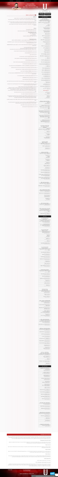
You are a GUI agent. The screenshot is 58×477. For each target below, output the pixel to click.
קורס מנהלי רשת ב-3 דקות (47, 93)
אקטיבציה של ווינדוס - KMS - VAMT (45, 40)
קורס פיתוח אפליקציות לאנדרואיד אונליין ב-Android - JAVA (44, 305)
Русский (8, 4)
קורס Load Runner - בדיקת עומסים (45, 416)
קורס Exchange (48, 436)
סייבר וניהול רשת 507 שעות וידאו (47, 14)
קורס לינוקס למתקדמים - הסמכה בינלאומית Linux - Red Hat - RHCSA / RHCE (44, 178)
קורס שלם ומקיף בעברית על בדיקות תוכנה (44, 414)
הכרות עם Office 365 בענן (46, 84)
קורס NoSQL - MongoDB (46, 357)
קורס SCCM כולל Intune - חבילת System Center (44, 211)
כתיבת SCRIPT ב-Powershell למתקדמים (44, 64)
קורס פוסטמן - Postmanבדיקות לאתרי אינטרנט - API (46, 373)
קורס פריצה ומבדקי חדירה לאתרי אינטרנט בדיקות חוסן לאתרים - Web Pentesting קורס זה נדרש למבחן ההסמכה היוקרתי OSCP (44, 117)
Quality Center (47, 418)
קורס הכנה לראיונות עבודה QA (46, 399)
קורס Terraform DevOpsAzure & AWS (47, 156)
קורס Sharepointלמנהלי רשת (47, 199)
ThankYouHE (10, 469)
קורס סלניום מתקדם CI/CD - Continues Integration (46, 385)
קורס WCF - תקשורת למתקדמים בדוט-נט (44, 343)
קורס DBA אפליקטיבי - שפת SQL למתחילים (44, 354)
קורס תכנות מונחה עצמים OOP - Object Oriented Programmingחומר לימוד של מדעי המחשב (45, 225)
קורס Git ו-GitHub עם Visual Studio (45, 170)
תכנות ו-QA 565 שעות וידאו (41, 14)
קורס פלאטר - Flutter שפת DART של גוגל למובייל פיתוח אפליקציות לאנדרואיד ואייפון (45, 312)
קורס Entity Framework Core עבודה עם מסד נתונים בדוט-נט (46, 232)
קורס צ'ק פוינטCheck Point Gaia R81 (47, 138)
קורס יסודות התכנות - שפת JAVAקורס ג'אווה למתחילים (45, 292)
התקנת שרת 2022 (47, 34)
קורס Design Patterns (47, 345)
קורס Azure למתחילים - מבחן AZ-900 (45, 191)
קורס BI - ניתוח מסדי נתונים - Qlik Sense (44, 361)
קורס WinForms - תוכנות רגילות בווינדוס (45, 330)
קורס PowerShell (47, 168)
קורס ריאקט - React (47, 264)
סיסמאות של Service (47, 50)
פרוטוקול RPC (47, 82)
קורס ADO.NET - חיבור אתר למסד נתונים (44, 339)
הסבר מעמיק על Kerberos (46, 42)
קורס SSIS (47, 359)
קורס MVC (47, 241)
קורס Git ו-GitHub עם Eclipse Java (45, 172)
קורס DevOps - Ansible (47, 166)
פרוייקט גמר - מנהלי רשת (46, 88)
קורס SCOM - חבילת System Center (45, 214)
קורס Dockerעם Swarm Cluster (47, 163)
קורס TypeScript (47, 261)
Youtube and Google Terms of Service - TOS (27, 473)
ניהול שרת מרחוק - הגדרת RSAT (46, 46)
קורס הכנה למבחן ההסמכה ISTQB (45, 409)
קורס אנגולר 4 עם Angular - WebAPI (45, 266)
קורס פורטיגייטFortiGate (47, 135)
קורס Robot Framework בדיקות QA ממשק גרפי (47, 376)
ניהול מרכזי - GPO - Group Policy (45, 54)
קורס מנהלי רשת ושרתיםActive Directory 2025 (46, 28)
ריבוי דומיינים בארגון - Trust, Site (45, 60)
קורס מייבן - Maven (47, 388)
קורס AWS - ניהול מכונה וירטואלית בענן (45, 154)
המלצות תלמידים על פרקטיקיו (46, 426)
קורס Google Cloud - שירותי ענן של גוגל (45, 205)
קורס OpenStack (47, 148)
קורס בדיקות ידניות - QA (47, 404)
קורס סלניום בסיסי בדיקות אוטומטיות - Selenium (46, 382)
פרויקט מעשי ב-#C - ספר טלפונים (45, 334)
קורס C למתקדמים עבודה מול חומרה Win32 (47, 348)
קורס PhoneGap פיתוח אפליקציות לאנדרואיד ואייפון (45, 315)
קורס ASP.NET (47, 239)
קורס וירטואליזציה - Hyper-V (46, 146)
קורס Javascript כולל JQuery (46, 255)
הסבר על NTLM (47, 44)
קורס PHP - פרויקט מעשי (46, 297)
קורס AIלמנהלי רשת (47, 25)
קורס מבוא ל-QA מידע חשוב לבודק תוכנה (47, 370)
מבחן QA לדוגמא (47, 420)
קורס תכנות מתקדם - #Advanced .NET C (44, 341)
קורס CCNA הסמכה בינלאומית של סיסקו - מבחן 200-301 (44, 129)
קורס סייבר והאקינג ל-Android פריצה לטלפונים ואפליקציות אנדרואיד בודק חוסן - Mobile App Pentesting (45, 121)
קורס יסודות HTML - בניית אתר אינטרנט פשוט (45, 250)
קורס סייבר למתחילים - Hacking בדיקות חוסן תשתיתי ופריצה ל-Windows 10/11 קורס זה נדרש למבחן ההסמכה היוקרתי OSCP (45, 107)
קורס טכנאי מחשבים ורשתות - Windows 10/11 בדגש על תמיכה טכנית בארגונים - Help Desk (44, 22)
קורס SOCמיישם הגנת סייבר (47, 103)
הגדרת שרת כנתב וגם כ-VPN (46, 68)
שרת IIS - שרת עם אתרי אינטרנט (46, 78)
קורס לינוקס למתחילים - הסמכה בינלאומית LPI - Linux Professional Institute (44, 175)
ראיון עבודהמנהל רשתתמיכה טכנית (47, 96)
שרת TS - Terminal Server (46, 76)
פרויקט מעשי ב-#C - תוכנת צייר (46, 336)
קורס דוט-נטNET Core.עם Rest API (47, 236)
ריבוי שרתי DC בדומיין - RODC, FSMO (45, 56)
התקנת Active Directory (46, 38)
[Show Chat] (34, 476)
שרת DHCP (47, 66)
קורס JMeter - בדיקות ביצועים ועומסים (45, 390)
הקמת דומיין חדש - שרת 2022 (46, 36)
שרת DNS (47, 58)
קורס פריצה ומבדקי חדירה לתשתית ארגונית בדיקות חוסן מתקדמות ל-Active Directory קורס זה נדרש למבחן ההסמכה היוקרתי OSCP (44, 112)
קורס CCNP (47, 132)
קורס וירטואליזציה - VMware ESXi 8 (45, 144)
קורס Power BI (47, 364)
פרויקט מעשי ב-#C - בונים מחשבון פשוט (45, 332)
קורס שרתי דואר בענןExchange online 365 (47, 196)
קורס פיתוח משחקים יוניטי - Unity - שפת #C (44, 324)
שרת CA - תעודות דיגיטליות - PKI (45, 62)
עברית (8, 3)
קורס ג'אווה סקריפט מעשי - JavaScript (45, 259)
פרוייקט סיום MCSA (45, 90)
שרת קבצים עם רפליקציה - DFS (46, 72)
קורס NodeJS (47, 285)
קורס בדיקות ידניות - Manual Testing (45, 406)
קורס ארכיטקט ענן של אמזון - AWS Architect (44, 186)
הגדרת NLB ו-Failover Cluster (46, 74)
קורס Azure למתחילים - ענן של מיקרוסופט (44, 193)
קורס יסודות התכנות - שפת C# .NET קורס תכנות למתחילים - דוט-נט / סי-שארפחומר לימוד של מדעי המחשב (44, 221)
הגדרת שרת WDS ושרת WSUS (46, 70)
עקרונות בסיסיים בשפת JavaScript (45, 257)
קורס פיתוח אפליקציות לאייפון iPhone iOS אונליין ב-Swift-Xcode (44, 308)
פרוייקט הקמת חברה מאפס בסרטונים (45, 86)
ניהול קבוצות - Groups (47, 52)
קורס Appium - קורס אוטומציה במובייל (45, 392)
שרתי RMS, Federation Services (45, 80)
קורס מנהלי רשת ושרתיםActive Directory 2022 (46, 31)
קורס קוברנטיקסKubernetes (47, 160)
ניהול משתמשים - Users (46, 48)
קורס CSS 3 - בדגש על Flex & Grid (45, 252)
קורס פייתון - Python (47, 294)
